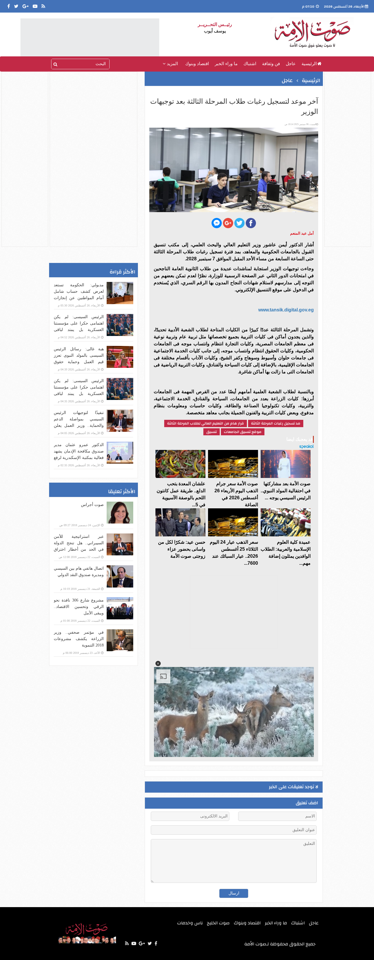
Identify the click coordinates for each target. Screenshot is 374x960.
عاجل (291, 63)
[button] (158, 663)
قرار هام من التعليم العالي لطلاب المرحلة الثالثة (205, 423)
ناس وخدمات (190, 923)
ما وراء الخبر (226, 63)
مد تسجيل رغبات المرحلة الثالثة (275, 423)
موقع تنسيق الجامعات (243, 431)
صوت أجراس (92, 504)
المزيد (172, 63)
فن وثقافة (271, 63)
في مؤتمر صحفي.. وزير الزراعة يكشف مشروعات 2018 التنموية (79, 638)
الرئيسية (309, 63)
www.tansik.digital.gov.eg (286, 309)
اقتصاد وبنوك (197, 63)
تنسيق (211, 431)
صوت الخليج (218, 923)
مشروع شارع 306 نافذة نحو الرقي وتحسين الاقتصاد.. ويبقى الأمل (79, 606)
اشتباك (249, 63)
